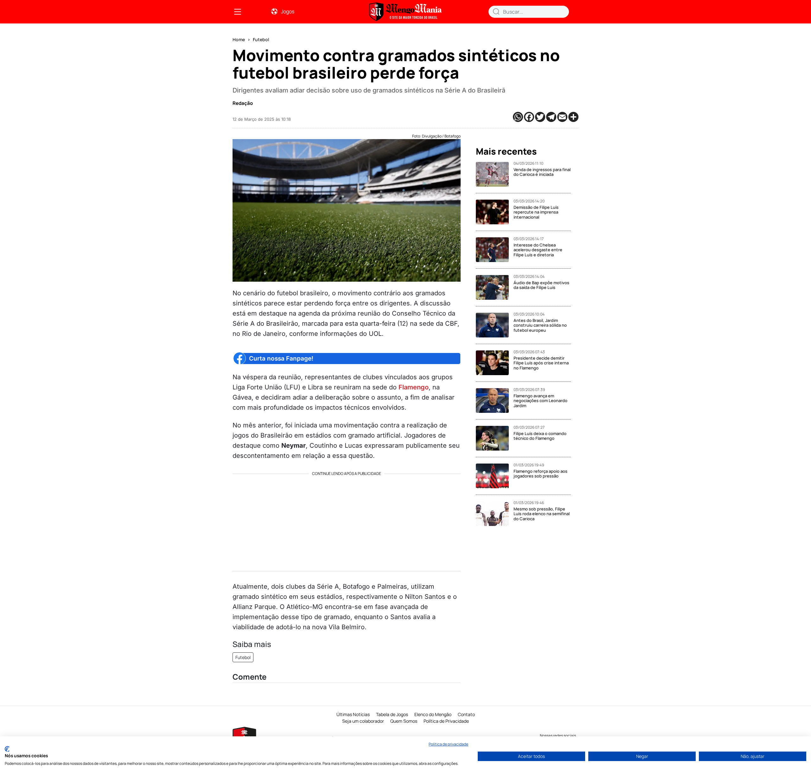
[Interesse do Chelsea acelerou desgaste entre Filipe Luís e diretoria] (495, 249)
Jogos (287, 11)
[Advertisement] (346, 520)
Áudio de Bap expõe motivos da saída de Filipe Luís (541, 285)
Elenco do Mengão (432, 714)
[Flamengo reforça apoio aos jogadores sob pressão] (495, 476)
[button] (496, 11)
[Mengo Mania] (405, 12)
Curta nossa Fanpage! (281, 358)
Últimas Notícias (353, 714)
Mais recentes (506, 151)
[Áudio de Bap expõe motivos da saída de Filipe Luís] (495, 287)
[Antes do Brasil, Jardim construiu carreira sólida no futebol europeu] (495, 325)
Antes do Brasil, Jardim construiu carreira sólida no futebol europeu (540, 325)
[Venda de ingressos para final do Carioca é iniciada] (495, 174)
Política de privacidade (448, 744)
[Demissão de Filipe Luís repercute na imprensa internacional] (495, 212)
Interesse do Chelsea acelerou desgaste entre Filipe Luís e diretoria (538, 250)
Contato (466, 714)
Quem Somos (403, 721)
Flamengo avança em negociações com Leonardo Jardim (540, 400)
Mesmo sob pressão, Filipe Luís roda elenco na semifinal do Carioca (542, 514)
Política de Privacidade (446, 721)
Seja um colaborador (363, 721)
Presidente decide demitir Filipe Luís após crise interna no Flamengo (541, 363)
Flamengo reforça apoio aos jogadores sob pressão (540, 473)
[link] (238, 12)
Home (239, 39)
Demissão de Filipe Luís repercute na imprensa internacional (536, 212)
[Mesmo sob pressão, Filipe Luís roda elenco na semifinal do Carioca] (495, 513)
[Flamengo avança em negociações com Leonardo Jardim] (495, 400)
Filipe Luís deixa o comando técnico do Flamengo (540, 436)
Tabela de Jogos (392, 714)
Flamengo (414, 387)
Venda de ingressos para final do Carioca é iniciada (542, 172)
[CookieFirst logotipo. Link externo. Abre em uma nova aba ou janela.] (7, 749)
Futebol (261, 39)
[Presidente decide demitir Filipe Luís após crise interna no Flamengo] (495, 362)
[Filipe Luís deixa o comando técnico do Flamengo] (495, 438)
